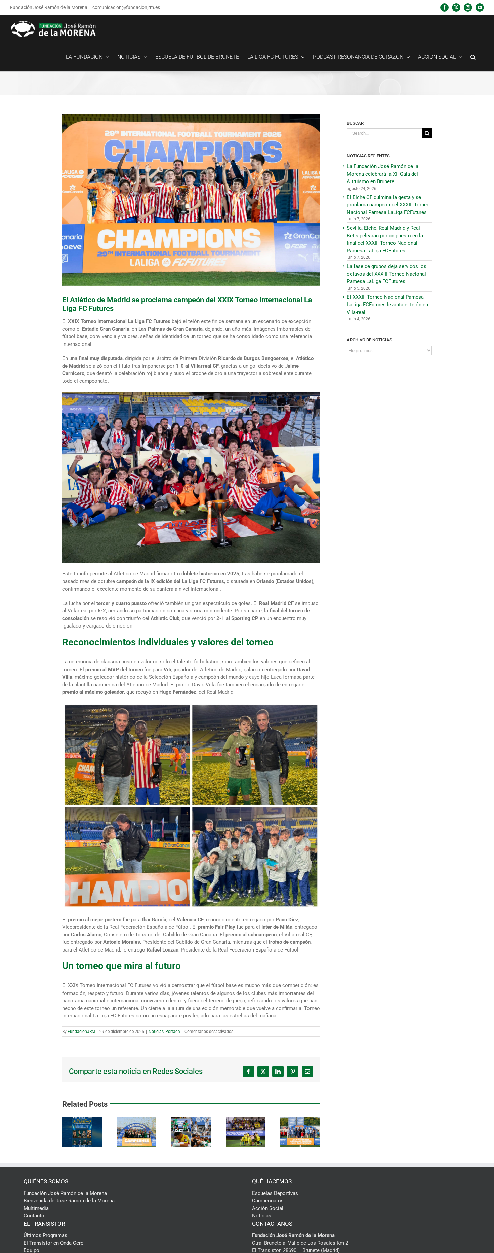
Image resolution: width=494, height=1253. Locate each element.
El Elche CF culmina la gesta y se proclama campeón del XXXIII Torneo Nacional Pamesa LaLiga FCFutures (388, 204)
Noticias (156, 1031)
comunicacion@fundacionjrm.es (126, 7)
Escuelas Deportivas (275, 1193)
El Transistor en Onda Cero (54, 1243)
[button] (473, 57)
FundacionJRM (81, 1031)
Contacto (34, 1216)
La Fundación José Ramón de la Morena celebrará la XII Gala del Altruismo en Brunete (382, 174)
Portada (172, 1031)
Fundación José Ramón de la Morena (65, 1193)
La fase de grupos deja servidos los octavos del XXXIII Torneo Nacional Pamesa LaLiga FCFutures (386, 273)
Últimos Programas (45, 1235)
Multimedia (36, 1208)
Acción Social (267, 1208)
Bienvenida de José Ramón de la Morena (69, 1201)
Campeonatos (268, 1201)
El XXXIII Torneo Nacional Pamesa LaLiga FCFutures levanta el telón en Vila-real (387, 304)
